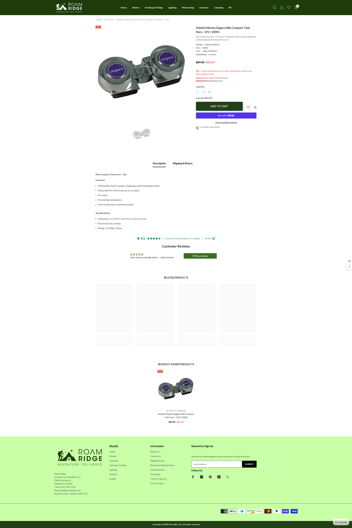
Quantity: (200, 86)
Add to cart (219, 106)
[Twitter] (227, 477)
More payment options (226, 122)
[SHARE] (254, 107)
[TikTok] (219, 477)
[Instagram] (201, 477)
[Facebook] (193, 477)
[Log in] (281, 7)
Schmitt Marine (212, 44)
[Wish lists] (289, 7)
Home (98, 19)
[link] (248, 107)
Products (109, 19)
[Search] (274, 7)
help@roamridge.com (71, 490)
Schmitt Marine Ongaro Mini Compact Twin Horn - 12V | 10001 (176, 416)
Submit (249, 464)
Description (159, 163)
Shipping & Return (183, 163)
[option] (142, 72)
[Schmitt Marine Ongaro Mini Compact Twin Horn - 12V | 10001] (176, 388)
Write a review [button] (200, 256)
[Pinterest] (210, 477)
